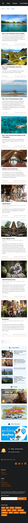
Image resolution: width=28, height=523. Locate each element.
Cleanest (16, 512)
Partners (15, 3)
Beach (9, 510)
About (2, 481)
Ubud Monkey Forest (8, 279)
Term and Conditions (6, 486)
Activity (11, 507)
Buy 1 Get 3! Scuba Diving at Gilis (12, 99)
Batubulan (5, 319)
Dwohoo (3, 472)
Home (8, 3)
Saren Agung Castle (8, 238)
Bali (7, 507)
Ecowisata (4, 515)
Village (10, 512)
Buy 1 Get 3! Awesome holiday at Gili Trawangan (13, 136)
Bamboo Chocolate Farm (10, 169)
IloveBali (4, 510)
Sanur (3, 507)
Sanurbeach (20, 510)
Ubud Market (6, 204)
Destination (18, 507)
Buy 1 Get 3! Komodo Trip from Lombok (11, 68)
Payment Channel (5, 484)
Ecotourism (22, 512)
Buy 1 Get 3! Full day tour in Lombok (13, 33)
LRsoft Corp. (4, 474)
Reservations (4, 482)
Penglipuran (4, 512)
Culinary (14, 510)
